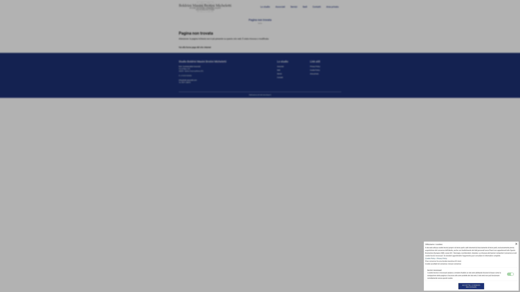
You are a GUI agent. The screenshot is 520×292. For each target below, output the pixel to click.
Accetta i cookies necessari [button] (471, 286)
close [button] (516, 243)
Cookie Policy (430, 258)
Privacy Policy (442, 258)
